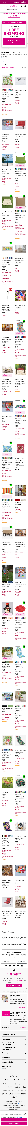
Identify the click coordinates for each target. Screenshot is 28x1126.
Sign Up (21, 961)
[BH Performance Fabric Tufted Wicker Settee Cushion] (7, 248)
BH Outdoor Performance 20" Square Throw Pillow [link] (20, 217)
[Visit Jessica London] (4, 1087)
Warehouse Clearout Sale (11, 937)
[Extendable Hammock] (7, 782)
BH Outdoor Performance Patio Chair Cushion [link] (7, 463)
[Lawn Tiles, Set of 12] (7, 202)
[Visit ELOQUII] (10, 1090)
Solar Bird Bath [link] (6, 585)
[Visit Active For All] (23, 1090)
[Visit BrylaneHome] (17, 1094)
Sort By (13, 67)
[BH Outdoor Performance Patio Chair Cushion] (7, 448)
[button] (21, 6)
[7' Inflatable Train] (20, 870)
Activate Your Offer (14, 42)
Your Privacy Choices (12, 1103)
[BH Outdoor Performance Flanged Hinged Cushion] (7, 826)
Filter (5, 67)
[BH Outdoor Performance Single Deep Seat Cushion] (20, 160)
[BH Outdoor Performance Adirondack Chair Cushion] (20, 652)
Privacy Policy (9, 1101)
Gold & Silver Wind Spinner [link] (7, 171)
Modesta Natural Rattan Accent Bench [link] (6, 883)
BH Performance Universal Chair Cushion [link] (19, 341)
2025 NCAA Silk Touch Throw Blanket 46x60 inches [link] (19, 463)
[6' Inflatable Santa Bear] (7, 406)
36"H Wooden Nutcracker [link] (19, 504)
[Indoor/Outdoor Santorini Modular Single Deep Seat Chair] (7, 369)
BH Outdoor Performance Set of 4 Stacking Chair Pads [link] (20, 797)
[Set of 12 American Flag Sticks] (20, 295)
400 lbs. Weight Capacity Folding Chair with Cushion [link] (20, 382)
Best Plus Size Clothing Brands (13, 1107)
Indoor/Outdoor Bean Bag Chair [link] (19, 260)
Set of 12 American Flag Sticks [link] (20, 307)
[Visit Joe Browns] (17, 1087)
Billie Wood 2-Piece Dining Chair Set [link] (20, 913)
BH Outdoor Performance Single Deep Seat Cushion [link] (20, 174)
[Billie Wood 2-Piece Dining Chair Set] (20, 902)
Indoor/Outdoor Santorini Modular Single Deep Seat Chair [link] (7, 383)
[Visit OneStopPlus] (4, 1084)
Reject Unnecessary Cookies (14, 1120)
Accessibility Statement (14, 1109)
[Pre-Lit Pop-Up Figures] (7, 608)
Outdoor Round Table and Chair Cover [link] (6, 545)
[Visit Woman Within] (10, 1084)
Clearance (5, 61)
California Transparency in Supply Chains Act (13, 1105)
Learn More (4, 57)
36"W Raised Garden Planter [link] (6, 665)
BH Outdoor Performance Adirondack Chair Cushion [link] (19, 667)
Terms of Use (17, 1101)
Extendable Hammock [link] (5, 794)
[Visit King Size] (23, 1094)
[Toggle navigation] (3, 6)
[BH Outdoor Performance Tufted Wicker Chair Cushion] (7, 80)
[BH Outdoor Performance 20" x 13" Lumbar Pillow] (7, 490)
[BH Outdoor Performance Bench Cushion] (20, 406)
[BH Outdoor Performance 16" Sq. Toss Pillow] (7, 740)
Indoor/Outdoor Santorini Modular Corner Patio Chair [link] (20, 545)
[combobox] (14, 9)
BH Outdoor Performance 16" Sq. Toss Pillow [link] (6, 754)
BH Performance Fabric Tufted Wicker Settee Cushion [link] (6, 264)
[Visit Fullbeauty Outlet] (14, 1097)
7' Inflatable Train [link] (19, 881)
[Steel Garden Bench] (7, 696)
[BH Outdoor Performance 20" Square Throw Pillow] (20, 202)
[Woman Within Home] (11, 6)
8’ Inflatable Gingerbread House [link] (20, 584)
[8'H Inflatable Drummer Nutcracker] (7, 124)
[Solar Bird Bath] (7, 573)
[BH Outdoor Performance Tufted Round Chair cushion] (20, 608)
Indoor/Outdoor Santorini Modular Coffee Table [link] (7, 340)
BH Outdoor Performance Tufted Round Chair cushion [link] (20, 624)
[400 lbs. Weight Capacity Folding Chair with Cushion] (20, 369)
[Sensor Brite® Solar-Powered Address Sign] (7, 295)
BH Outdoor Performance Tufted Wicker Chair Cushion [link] (7, 96)
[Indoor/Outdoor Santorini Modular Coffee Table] (7, 327)
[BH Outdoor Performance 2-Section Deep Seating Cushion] (20, 696)
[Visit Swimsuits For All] (17, 1090)
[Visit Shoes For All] (10, 1094)
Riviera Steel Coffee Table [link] (20, 92)
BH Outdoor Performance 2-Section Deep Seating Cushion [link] (19, 711)
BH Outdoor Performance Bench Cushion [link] (20, 421)
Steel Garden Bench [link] (7, 708)
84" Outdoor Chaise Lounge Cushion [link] (20, 751)
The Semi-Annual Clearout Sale (12, 944)
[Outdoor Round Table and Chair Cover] (7, 533)
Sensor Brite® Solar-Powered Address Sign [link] (6, 308)
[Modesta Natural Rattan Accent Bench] (7, 870)
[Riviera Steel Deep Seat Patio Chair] (7, 902)
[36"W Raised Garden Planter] (7, 652)
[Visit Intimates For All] (4, 1094)
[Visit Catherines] (23, 1084)
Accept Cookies (14, 1123)
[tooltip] (5, 2)
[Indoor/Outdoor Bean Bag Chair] (20, 249)
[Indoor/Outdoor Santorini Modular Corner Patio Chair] (20, 532)
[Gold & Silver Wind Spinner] (7, 160)
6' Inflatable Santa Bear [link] (7, 418)
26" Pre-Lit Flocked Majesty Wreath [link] (20, 838)
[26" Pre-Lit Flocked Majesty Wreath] (20, 826)
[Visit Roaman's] (17, 1084)
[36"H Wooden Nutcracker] (20, 490)
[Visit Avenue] (10, 1087)
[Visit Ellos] (24, 1087)
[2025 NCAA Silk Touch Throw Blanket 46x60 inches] (20, 448)
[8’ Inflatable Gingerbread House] (20, 573)
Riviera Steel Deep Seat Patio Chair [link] (7, 913)
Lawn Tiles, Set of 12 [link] (7, 213)
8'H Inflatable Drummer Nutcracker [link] (5, 137)
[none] (7, 81)
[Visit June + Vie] (4, 1090)
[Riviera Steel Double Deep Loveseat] (20, 124)
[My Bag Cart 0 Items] (25, 6)
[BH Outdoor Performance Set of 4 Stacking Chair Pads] (20, 782)
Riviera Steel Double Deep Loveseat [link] (20, 136)
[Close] (26, 1113)
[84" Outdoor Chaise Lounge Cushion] (20, 740)
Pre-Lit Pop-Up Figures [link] (6, 622)
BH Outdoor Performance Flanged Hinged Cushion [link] (6, 841)
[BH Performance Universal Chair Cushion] (20, 327)
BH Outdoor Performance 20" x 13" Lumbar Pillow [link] (7, 505)
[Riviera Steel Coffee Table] (20, 81)
